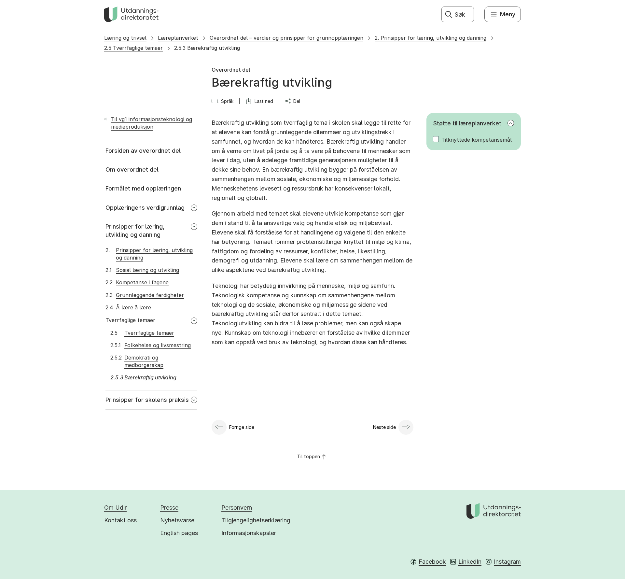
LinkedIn (469, 561)
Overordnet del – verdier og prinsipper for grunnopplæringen (286, 38)
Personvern (236, 507)
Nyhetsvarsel (178, 520)
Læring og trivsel (125, 38)
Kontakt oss (120, 520)
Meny (507, 14)
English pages (179, 533)
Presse (169, 507)
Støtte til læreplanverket (467, 123)
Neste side (384, 427)
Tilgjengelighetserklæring (255, 520)
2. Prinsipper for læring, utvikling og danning (430, 38)
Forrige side (241, 427)
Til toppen (308, 456)
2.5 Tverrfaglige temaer (133, 48)
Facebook (432, 561)
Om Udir (115, 507)
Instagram (507, 561)
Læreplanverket (178, 38)
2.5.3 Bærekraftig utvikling (207, 48)
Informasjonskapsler (248, 533)
